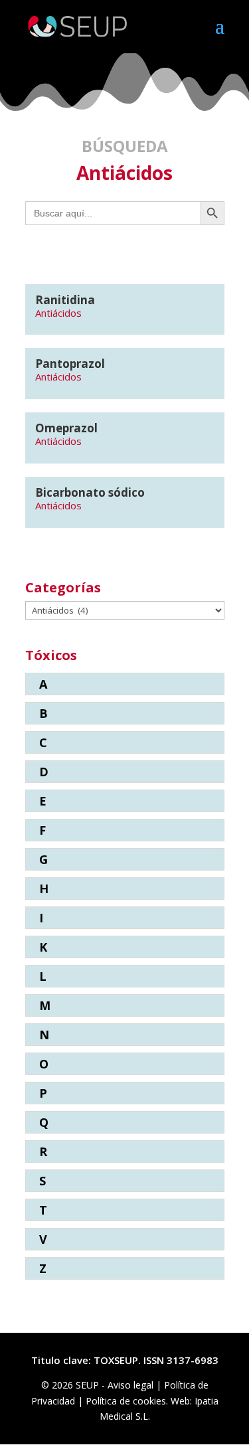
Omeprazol (66, 428)
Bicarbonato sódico (90, 492)
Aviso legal (132, 1385)
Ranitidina (65, 299)
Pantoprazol (70, 363)
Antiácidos (58, 312)
